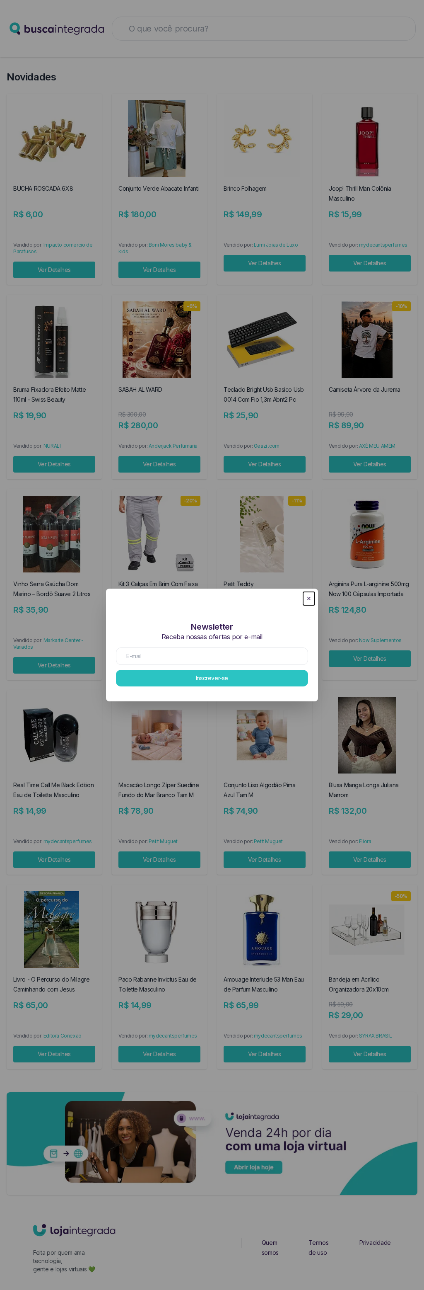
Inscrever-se (212, 677)
